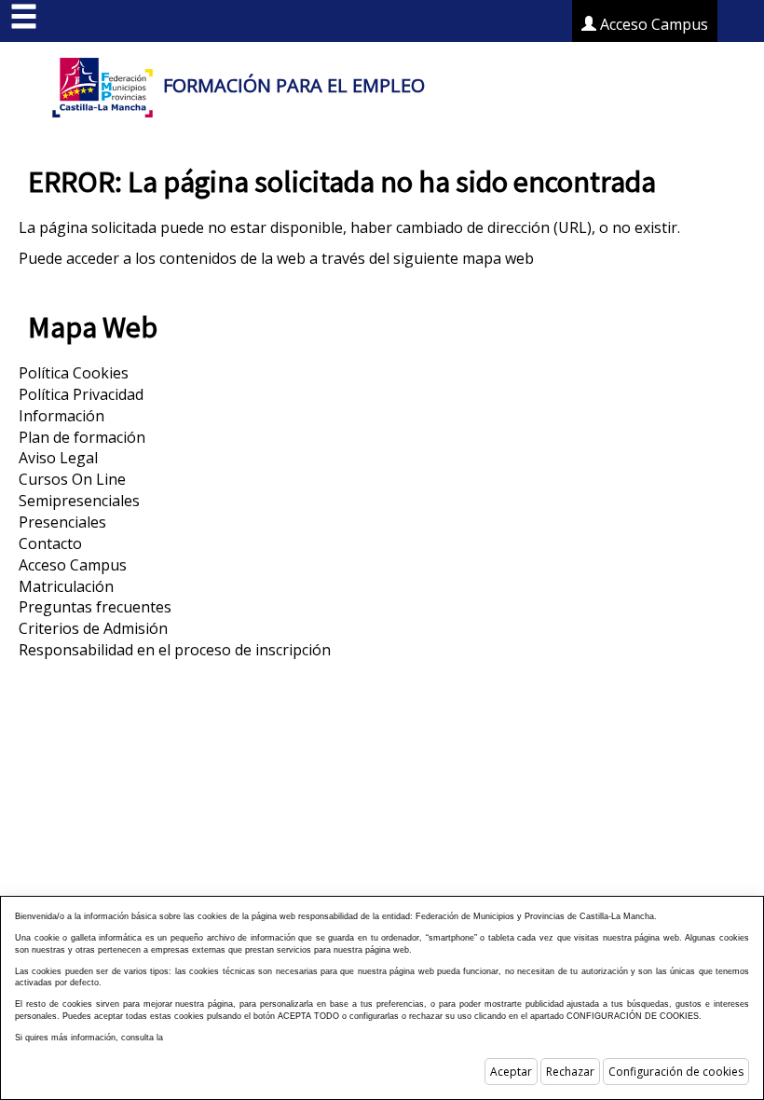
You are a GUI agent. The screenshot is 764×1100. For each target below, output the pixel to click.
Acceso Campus (652, 24)
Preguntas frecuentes (95, 607)
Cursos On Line (72, 479)
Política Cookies (74, 373)
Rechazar (570, 1071)
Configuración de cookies (676, 1071)
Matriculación (66, 586)
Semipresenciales (79, 500)
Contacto (50, 543)
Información (61, 416)
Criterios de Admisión (93, 628)
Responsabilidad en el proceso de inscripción (175, 649)
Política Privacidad (81, 394)
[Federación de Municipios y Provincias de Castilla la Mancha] (102, 85)
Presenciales (62, 522)
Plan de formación (82, 437)
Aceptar (511, 1071)
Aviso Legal (58, 457)
